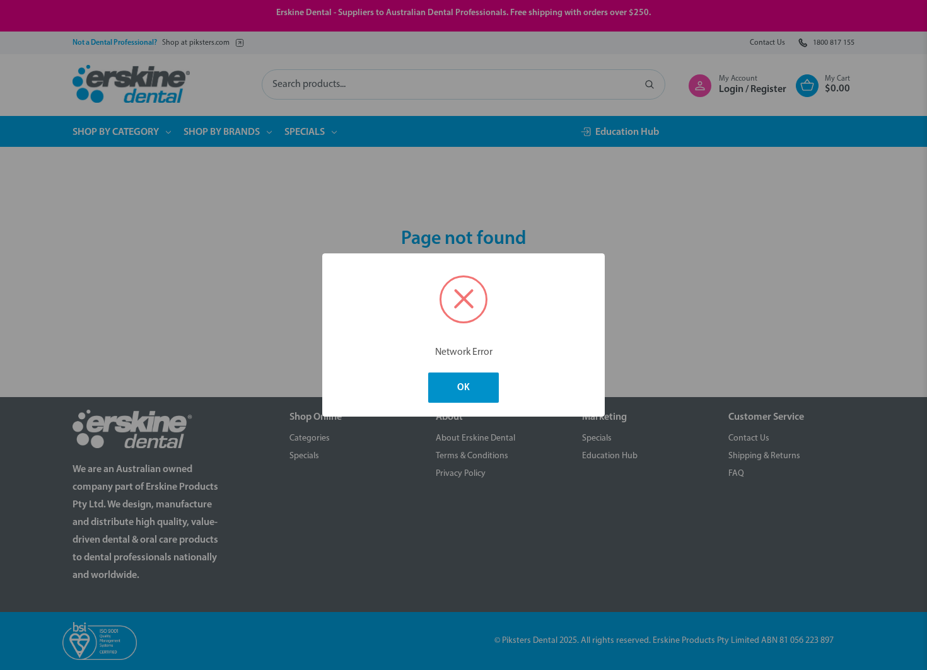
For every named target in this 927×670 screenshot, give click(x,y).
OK (463, 388)
